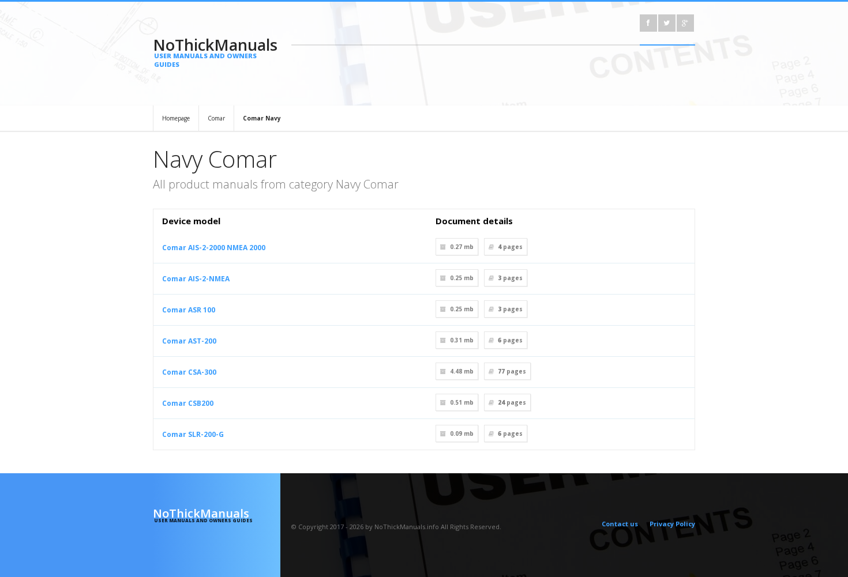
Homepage (176, 118)
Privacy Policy (672, 523)
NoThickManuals (215, 51)
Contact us (620, 523)
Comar (216, 118)
